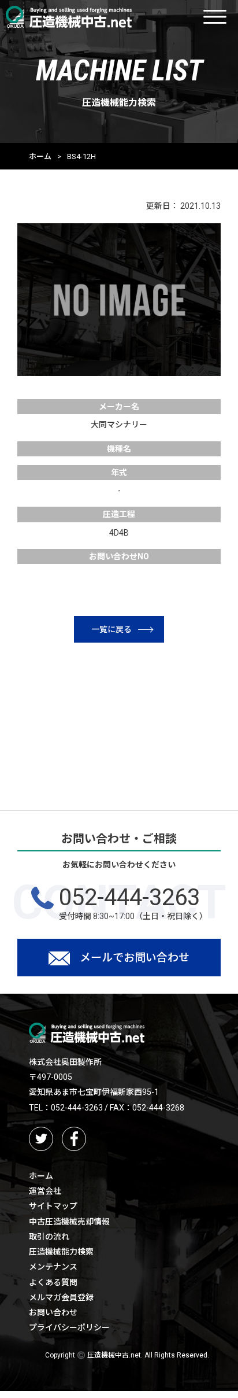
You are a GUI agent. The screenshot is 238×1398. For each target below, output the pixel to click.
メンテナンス (53, 1266)
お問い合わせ (53, 1312)
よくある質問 (53, 1282)
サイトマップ (53, 1206)
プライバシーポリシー (69, 1327)
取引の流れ (49, 1236)
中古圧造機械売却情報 (69, 1221)
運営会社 (45, 1191)
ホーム (40, 156)
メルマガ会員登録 (61, 1297)
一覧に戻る (111, 629)
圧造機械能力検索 (61, 1251)
